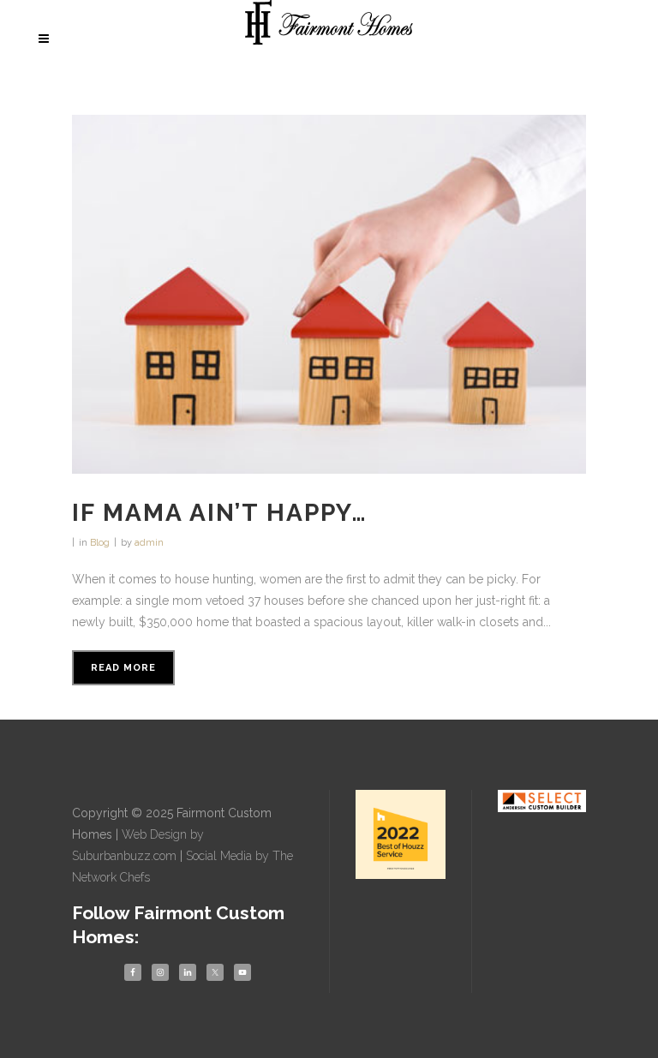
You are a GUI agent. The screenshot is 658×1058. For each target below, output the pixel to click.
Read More (123, 667)
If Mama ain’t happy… (220, 513)
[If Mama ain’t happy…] (329, 294)
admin (149, 542)
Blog (100, 542)
